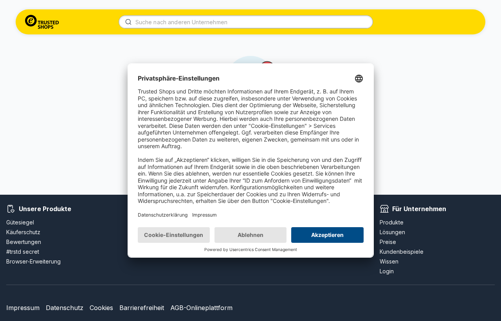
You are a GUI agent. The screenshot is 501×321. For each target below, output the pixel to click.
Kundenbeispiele (402, 251)
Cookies (101, 308)
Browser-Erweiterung (33, 261)
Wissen (389, 261)
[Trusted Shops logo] (42, 22)
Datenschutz (64, 308)
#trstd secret (22, 251)
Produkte (392, 222)
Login (387, 271)
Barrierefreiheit (141, 308)
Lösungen (392, 232)
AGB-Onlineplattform (201, 308)
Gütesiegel (20, 222)
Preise (388, 242)
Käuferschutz (23, 232)
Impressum (23, 308)
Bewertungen (23, 242)
